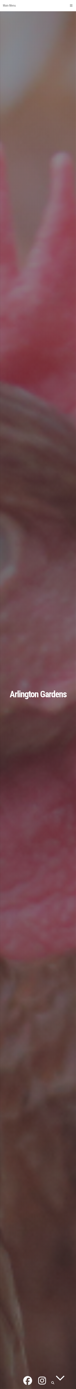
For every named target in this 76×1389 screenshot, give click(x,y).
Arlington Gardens (38, 694)
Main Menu (9, 5)
